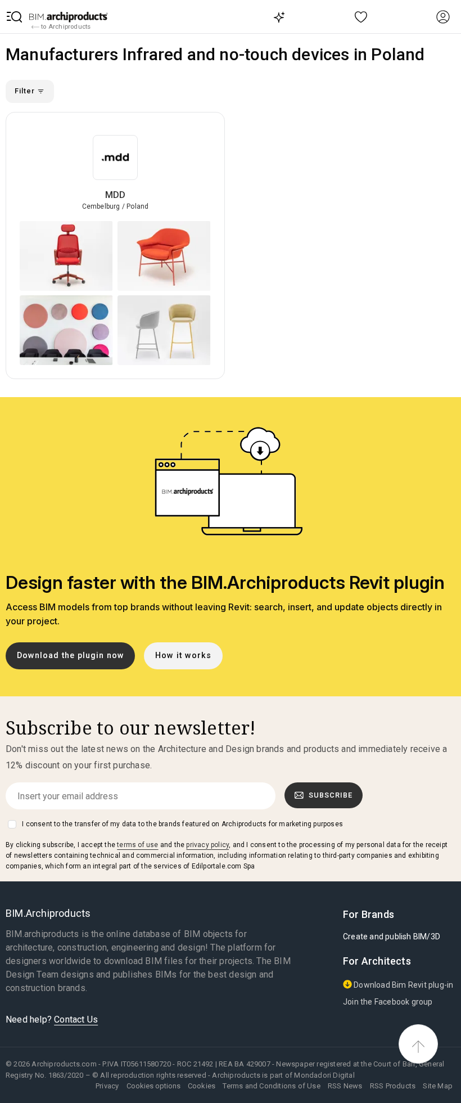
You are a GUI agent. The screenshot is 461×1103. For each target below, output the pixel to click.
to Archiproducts (65, 26)
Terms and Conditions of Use (271, 1086)
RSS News (345, 1086)
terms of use (137, 845)
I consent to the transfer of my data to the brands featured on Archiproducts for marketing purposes (182, 824)
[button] (15, 17)
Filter (26, 91)
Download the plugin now (70, 655)
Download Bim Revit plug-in (402, 984)
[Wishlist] (361, 16)
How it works (183, 655)
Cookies (201, 1086)
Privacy (107, 1086)
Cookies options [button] (153, 1086)
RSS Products (392, 1086)
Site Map (438, 1086)
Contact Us (76, 1019)
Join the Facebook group (388, 1001)
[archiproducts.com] (68, 17)
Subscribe (330, 795)
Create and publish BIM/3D (391, 936)
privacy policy (207, 845)
